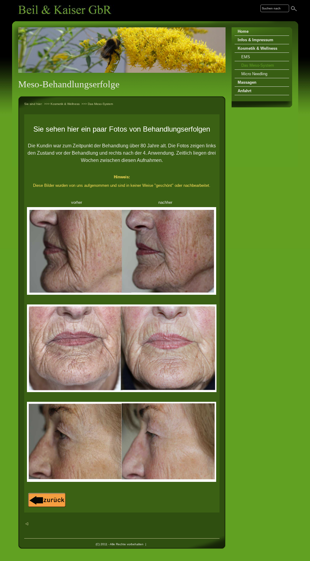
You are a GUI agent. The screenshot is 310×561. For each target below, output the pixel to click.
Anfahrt (244, 91)
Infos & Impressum (255, 40)
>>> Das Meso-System (97, 104)
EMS (245, 57)
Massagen (247, 82)
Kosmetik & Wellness (257, 48)
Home (243, 31)
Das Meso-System (257, 65)
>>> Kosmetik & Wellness (62, 104)
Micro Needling (254, 74)
